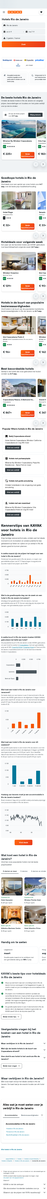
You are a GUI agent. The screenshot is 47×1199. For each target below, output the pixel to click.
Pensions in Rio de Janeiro (15, 1132)
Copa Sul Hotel (17, 647)
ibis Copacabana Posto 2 (13, 337)
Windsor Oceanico (10, 273)
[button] (3, 12)
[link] (13, 448)
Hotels (19, 1159)
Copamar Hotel (28, 647)
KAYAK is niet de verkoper (13, 1184)
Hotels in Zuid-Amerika (31, 1159)
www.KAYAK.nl (10, 1159)
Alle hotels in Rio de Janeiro (11, 1149)
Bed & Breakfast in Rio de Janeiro (17, 1135)
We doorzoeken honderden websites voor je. (21, 1188)
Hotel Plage (8, 212)
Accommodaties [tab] (11, 1115)
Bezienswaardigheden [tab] (30, 1115)
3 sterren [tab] (23, 871)
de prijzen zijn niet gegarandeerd (13, 1178)
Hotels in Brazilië (7, 1161)
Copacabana (24, 645)
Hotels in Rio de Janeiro (22, 1161)
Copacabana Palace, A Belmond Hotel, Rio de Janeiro (18, 399)
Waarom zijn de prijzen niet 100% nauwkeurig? (21, 1192)
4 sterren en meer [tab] (10, 871)
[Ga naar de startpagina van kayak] (15, 12)
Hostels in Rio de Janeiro (14, 1129)
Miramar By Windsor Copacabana (17, 141)
